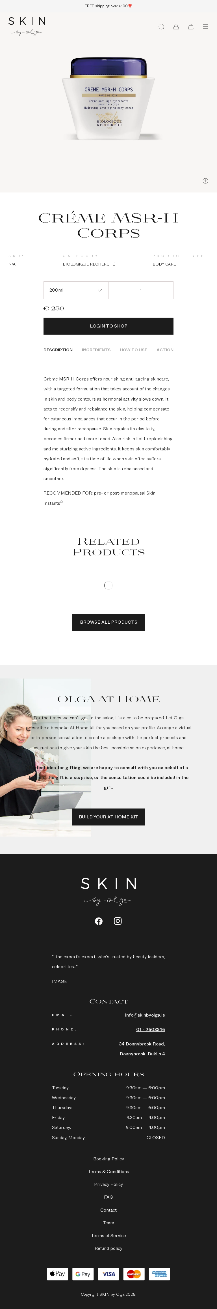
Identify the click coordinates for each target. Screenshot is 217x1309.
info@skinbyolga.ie (145, 1015)
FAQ (108, 1197)
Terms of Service (108, 1235)
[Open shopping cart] (190, 26)
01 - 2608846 (150, 1029)
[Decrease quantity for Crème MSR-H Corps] (116, 290)
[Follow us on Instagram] (118, 921)
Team (108, 1223)
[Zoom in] (205, 181)
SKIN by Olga (26, 26)
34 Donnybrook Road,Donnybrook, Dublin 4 (142, 1049)
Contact (108, 1210)
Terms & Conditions (108, 1171)
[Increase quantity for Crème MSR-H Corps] (164, 290)
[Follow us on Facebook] (99, 921)
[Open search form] (161, 26)
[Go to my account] (176, 26)
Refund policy (108, 1248)
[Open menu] (205, 26)
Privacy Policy (108, 1184)
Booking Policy (108, 1159)
